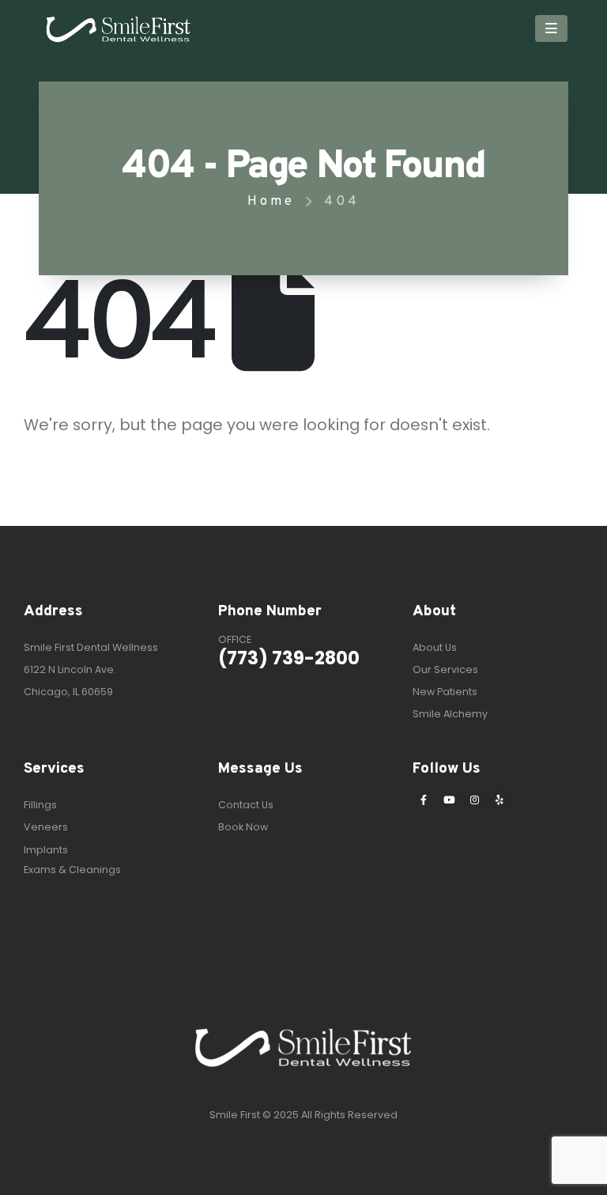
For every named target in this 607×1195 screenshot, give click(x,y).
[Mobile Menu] (551, 28)
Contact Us (245, 804)
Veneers (46, 827)
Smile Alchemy (450, 713)
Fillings (40, 804)
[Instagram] (474, 799)
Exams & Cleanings (72, 869)
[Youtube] (449, 799)
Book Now (243, 827)
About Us (435, 647)
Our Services (445, 669)
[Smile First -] (119, 28)
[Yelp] (499, 799)
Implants (46, 850)
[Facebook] (424, 799)
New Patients (445, 691)
